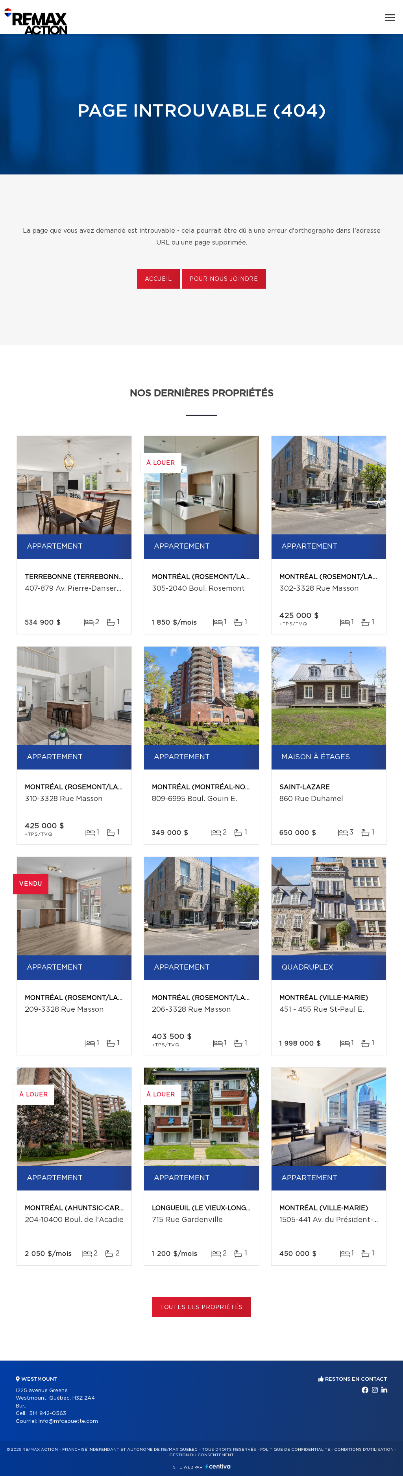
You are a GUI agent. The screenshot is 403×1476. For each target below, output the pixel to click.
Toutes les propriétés (201, 1307)
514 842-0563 (47, 1413)
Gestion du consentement (201, 1455)
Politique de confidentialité (295, 1450)
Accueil (158, 279)
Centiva (218, 1466)
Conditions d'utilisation (364, 1450)
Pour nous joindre (224, 279)
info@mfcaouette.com (68, 1421)
